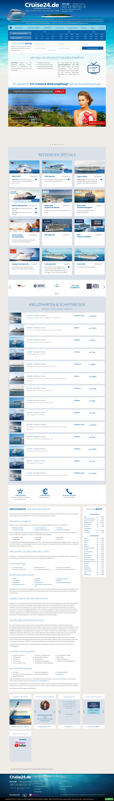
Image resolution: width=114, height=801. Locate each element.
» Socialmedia (38, 791)
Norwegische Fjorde (62, 579)
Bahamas (86, 540)
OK (109, 799)
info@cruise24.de (45, 721)
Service (83, 28)
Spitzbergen (16, 580)
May (61, 36)
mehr (96, 799)
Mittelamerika (88, 555)
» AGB (60, 783)
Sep (36, 38)
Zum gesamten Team (44, 726)
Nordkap (37, 580)
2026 (44, 32)
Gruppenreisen (72, 28)
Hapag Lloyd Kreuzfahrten (42, 530)
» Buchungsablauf (39, 781)
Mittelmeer (16, 582)
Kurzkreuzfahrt (88, 552)
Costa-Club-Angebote (41, 681)
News (92, 28)
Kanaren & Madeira (89, 548)
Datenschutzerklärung (22, 711)
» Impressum (62, 789)
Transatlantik (39, 582)
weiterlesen (68, 726)
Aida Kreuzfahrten (18, 528)
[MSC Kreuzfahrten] (39, 286)
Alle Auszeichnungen (93, 726)
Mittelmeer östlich (89, 559)
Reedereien (19, 28)
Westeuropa (87, 574)
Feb (66, 34)
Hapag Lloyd (87, 522)
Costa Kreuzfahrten (40, 528)
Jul (72, 36)
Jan (61, 34)
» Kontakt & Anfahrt (64, 781)
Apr (77, 34)
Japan (85, 544)
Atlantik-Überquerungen (63, 582)
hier (59, 76)
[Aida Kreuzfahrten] (21, 286)
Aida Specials (60, 674)
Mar (72, 34)
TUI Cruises (59, 528)
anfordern (20, 717)
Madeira (86, 553)
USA (85, 573)
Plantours (87, 530)
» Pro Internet (38, 783)
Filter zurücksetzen (52, 50)
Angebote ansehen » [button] (97, 123)
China (85, 542)
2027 (69, 32)
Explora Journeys (89, 521)
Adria (85, 538)
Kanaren (58, 580)
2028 (93, 32)
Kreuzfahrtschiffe (34, 28)
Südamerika (87, 569)
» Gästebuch (37, 789)
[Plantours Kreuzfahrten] (93, 286)
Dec (52, 38)
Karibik (86, 550)
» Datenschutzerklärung (65, 786)
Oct (42, 38)
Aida (85, 517)
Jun (66, 36)
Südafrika (86, 567)
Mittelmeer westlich (90, 561)
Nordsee (86, 563)
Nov (47, 38)
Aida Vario (15, 672)
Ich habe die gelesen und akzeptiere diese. (19, 712)
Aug (53, 36)
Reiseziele (47, 28)
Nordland (37, 579)
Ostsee (15, 579)
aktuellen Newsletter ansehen (20, 726)
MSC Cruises (87, 524)
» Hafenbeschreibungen (40, 786)
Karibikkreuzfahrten (18, 584)
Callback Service (78, 4)
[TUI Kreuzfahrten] (75, 286)
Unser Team (60, 28)
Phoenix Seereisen (18, 530)
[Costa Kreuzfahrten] (57, 285)
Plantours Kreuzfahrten (63, 530)
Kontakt (101, 28)
